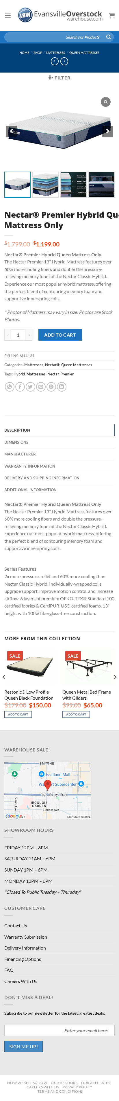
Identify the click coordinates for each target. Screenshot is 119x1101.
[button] (107, 131)
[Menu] (7, 15)
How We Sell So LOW (27, 1083)
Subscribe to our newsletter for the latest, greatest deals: (54, 1013)
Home (24, 52)
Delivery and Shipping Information (41, 478)
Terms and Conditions (60, 1091)
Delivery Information (25, 947)
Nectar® (52, 364)
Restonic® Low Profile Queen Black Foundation (28, 695)
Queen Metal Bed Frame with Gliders (86, 695)
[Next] (115, 689)
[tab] (59, 430)
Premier (67, 374)
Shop (38, 52)
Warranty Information (29, 466)
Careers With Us (20, 981)
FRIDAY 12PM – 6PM (26, 847)
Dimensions (16, 442)
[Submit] (109, 37)
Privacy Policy (78, 1087)
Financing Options (22, 959)
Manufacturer (20, 454)
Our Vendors (64, 1083)
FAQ (9, 970)
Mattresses (55, 52)
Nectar (53, 374)
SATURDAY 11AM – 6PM (29, 858)
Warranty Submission (25, 936)
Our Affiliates (95, 1083)
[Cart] (112, 15)
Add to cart (60, 334)
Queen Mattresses (84, 52)
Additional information (30, 489)
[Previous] (4, 689)
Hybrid (19, 374)
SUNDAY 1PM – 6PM (26, 869)
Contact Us (15, 925)
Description (17, 430)
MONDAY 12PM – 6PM (28, 881)
